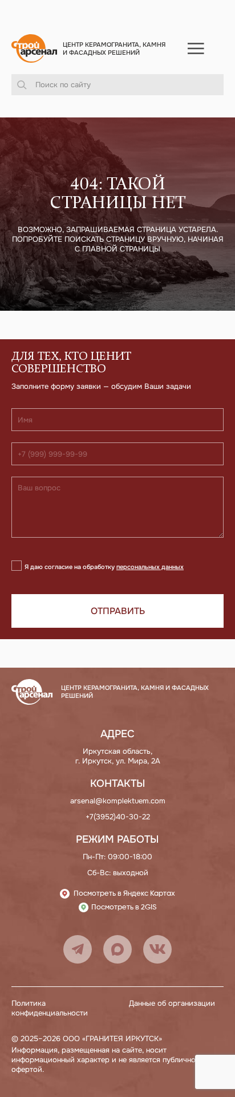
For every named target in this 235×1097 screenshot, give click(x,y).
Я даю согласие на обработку (104, 567)
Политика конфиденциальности (49, 1008)
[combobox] (117, 84)
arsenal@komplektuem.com (117, 801)
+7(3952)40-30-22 (118, 817)
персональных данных (150, 567)
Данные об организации (172, 1003)
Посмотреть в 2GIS (124, 907)
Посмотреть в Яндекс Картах (124, 893)
